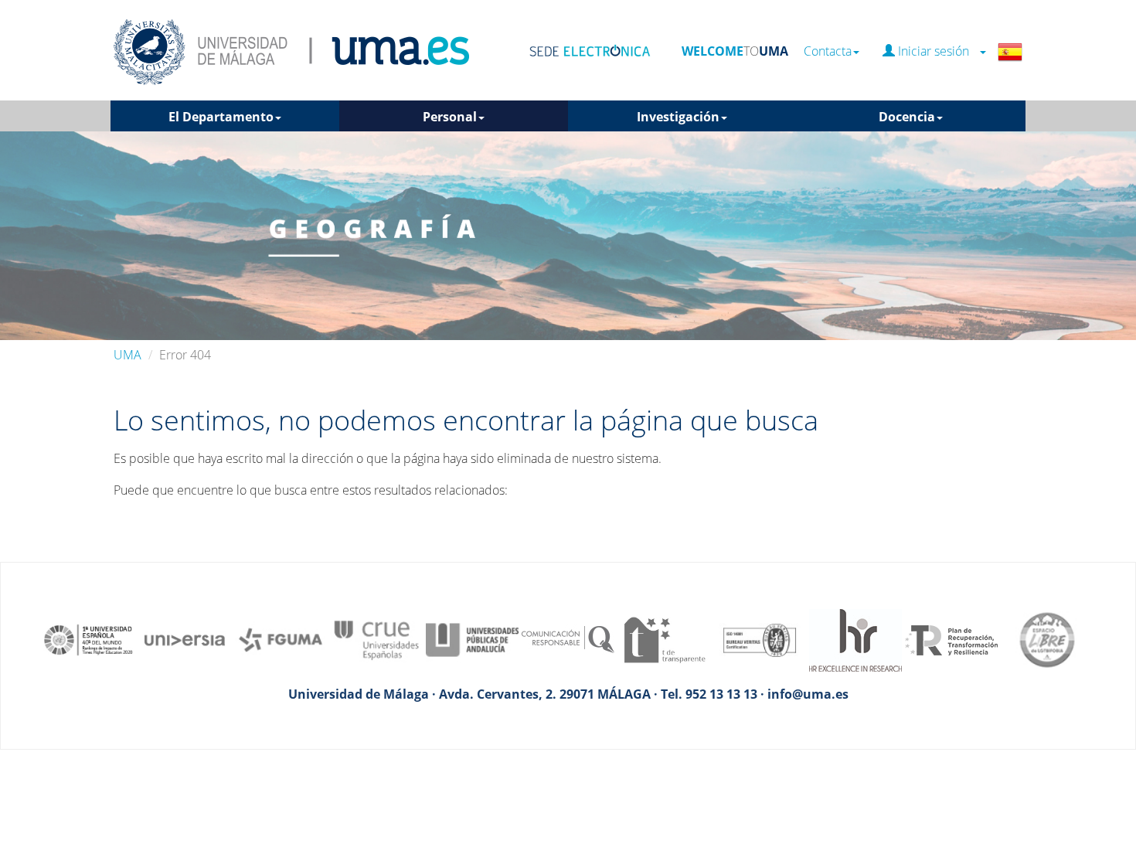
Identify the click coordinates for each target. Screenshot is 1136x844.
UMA (127, 354)
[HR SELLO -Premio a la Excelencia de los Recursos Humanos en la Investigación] (855, 638)
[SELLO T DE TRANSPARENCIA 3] (663, 638)
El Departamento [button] (221, 116)
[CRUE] (376, 638)
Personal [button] (450, 116)
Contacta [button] (828, 51)
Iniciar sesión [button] (936, 51)
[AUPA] (472, 638)
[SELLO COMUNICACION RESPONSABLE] (568, 638)
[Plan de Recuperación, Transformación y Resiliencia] (951, 638)
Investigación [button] (678, 116)
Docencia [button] (907, 116)
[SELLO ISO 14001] (759, 638)
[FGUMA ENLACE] (280, 638)
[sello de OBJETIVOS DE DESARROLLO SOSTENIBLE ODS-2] (89, 638)
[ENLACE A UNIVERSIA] (184, 638)
